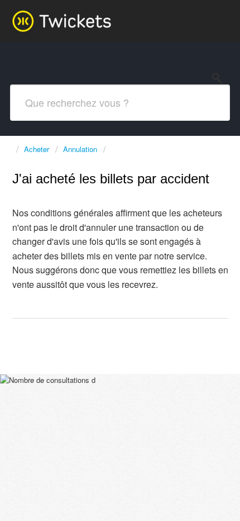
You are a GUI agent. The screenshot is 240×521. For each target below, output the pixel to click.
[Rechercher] (220, 78)
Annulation (80, 149)
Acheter (36, 149)
